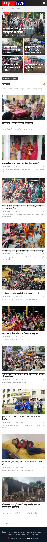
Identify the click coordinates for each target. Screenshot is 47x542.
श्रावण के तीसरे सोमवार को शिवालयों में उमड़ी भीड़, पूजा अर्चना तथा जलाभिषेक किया (23, 207)
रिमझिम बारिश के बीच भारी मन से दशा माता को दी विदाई (11, 67)
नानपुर (34, 88)
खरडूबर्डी (22, 88)
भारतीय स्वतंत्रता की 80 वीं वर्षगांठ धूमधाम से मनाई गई (20, 293)
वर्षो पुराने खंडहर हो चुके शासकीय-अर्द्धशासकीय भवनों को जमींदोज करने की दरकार (21, 505)
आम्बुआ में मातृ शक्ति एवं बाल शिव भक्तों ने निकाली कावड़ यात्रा (23, 250)
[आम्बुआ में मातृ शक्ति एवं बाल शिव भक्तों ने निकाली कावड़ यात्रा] (23, 235)
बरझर (39, 88)
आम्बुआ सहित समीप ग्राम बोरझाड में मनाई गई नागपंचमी (20, 163)
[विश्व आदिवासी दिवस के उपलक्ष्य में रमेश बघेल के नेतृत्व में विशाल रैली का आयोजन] (23, 358)
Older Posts (8, 523)
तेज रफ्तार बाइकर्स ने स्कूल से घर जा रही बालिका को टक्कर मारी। (22, 462)
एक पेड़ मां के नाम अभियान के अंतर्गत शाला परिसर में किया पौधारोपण (21, 417)
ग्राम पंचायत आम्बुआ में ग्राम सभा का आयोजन (17, 123)
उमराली (10, 88)
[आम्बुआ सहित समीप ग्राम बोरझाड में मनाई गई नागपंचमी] (23, 148)
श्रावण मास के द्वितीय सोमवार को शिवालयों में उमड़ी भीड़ (20, 333)
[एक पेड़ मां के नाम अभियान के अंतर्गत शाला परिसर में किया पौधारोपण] (23, 401)
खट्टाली (16, 88)
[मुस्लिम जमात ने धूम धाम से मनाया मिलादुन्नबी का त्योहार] (23, 25)
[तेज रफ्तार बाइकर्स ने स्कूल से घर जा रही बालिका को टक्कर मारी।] (23, 446)
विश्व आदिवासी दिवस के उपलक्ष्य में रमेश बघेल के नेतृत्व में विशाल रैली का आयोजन (23, 375)
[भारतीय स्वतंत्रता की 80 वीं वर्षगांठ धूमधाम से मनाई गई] (23, 278)
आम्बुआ (6, 13)
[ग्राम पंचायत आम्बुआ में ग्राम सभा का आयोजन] (23, 107)
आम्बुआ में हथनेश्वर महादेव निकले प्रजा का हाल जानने (11, 50)
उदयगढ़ (4, 88)
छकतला (28, 88)
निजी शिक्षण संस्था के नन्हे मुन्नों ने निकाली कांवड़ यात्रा (34, 67)
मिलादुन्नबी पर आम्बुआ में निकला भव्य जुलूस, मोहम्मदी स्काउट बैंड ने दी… (34, 51)
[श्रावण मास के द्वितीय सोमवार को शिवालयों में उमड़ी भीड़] (23, 318)
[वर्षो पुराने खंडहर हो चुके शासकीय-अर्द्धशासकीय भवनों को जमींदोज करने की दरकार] (23, 489)
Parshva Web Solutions (32, 538)
